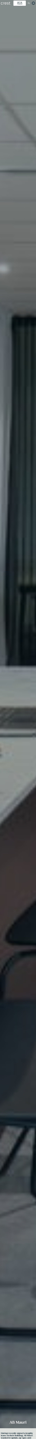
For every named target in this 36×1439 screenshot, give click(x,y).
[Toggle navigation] (33, 3)
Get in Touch (19, 3)
